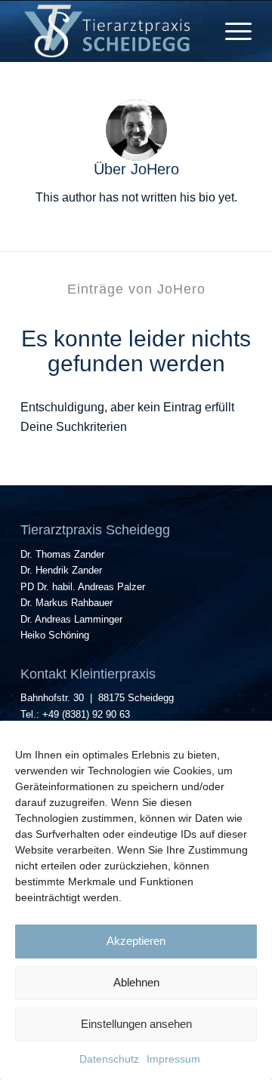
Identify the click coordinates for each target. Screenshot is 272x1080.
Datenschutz (109, 1059)
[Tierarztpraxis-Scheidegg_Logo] (113, 31)
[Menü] (231, 31)
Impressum (173, 1059)
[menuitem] (231, 31)
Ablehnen (136, 982)
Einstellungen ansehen (136, 1023)
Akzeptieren (136, 940)
